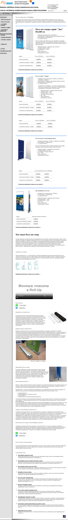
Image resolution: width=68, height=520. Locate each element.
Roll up (31, 17)
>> (40, 457)
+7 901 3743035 (54, 7)
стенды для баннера (7, 10)
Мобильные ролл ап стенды (24, 510)
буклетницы (42, 10)
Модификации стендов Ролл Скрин (26, 496)
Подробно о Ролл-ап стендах (24, 472)
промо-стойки (32, 10)
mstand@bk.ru (54, 8)
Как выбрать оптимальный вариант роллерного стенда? (31, 503)
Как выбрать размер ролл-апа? (25, 455)
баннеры (3, 7)
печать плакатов (21, 7)
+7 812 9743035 (52, 6)
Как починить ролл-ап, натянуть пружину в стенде (30, 460)
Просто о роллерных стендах (25, 484)
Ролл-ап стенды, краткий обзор (25, 477)
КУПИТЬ (38, 59)
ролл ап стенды (32, 7)
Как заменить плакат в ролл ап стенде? (27, 466)
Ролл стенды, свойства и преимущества (27, 490)
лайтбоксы (11, 7)
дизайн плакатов (21, 10)
